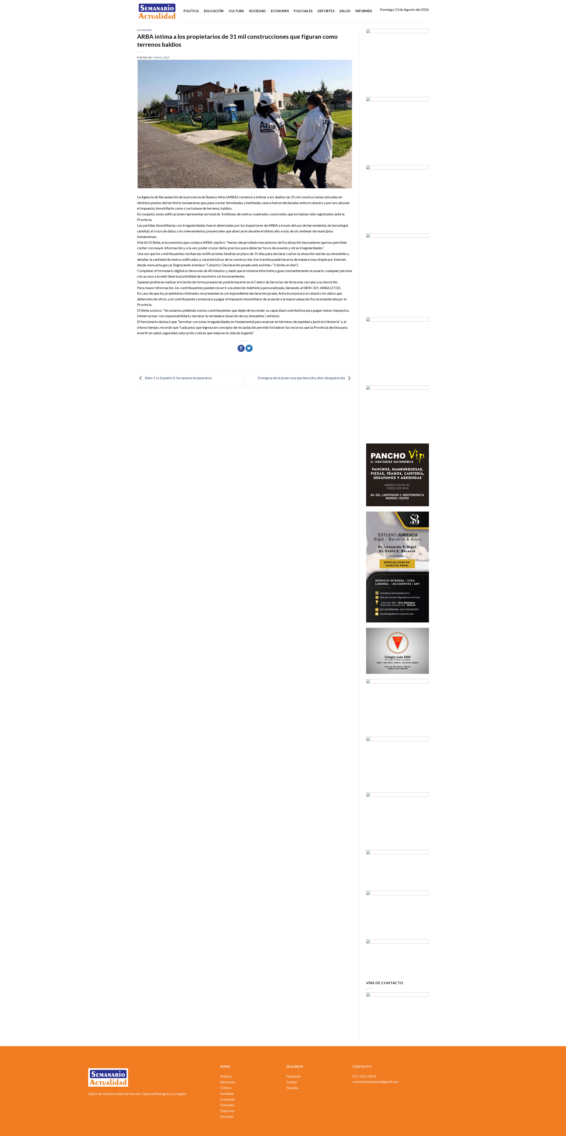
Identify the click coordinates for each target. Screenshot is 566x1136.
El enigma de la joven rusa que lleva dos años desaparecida (302, 378)
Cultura (236, 11)
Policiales (303, 11)
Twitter (291, 1082)
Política (191, 11)
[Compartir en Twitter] (249, 348)
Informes (363, 11)
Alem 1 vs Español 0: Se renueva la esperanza (178, 378)
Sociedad (257, 11)
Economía (280, 11)
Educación (214, 11)
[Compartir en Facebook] (241, 348)
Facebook (293, 1076)
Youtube (292, 1088)
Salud (344, 11)
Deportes (326, 11)
